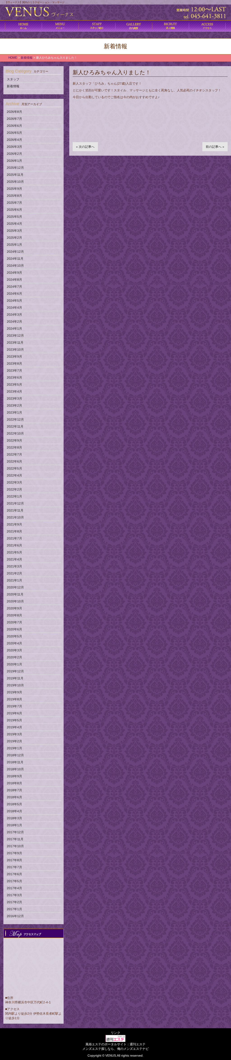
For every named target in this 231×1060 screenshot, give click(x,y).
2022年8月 (14, 447)
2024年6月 (14, 293)
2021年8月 (14, 531)
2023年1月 (14, 412)
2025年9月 (14, 188)
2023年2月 (14, 405)
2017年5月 (14, 881)
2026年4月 (14, 139)
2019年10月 (15, 685)
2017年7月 (14, 867)
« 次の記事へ (85, 146)
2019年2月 (14, 741)
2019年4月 (14, 727)
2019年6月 (14, 713)
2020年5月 (14, 636)
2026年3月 (14, 146)
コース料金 (60, 26)
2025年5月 (14, 216)
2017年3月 (14, 895)
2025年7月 (14, 202)
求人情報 (170, 26)
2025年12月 (15, 167)
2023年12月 (15, 335)
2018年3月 (14, 818)
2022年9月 (14, 440)
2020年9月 (14, 608)
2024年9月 (14, 272)
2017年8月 (14, 860)
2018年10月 (15, 769)
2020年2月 (14, 657)
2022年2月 (14, 489)
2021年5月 (14, 552)
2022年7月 (14, 454)
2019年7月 (14, 706)
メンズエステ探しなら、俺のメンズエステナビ (115, 1049)
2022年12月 (15, 419)
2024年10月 (15, 265)
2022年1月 (14, 496)
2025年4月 (14, 223)
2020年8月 (14, 615)
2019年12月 (15, 671)
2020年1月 (14, 664)
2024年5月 (14, 300)
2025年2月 (14, 237)
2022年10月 (15, 433)
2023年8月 (14, 363)
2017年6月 (14, 874)
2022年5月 (14, 468)
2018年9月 (14, 776)
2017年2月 (14, 902)
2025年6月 (14, 209)
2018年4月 (14, 811)
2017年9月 (14, 853)
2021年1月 (14, 580)
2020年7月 (14, 622)
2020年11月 (15, 594)
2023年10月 (15, 349)
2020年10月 (15, 601)
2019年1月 (14, 748)
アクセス (207, 26)
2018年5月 (14, 804)
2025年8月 (14, 195)
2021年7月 (14, 538)
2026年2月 (14, 153)
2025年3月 (14, 230)
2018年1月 (14, 825)
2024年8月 (14, 279)
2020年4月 (14, 643)
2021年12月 (15, 503)
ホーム (23, 26)
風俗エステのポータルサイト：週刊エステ (115, 1044)
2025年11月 (15, 174)
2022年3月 (14, 482)
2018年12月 (15, 755)
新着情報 (13, 86)
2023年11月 (15, 342)
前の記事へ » (215, 146)
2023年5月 (14, 384)
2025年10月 (15, 181)
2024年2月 (14, 321)
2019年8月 (14, 699)
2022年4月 (14, 475)
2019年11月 (15, 678)
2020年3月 (14, 650)
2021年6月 (14, 545)
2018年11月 (15, 762)
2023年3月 (14, 398)
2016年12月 (15, 916)
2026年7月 (14, 118)
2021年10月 (15, 517)
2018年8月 (14, 783)
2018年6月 (14, 797)
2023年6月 (14, 377)
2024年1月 (14, 328)
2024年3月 (14, 314)
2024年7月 (14, 286)
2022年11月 (15, 426)
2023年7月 (14, 370)
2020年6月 (14, 629)
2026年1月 (14, 160)
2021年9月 (14, 524)
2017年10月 (15, 846)
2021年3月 (14, 566)
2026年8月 (14, 111)
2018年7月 (14, 790)
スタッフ (13, 79)
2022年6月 (14, 461)
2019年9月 (14, 692)
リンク (115, 1033)
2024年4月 (14, 307)
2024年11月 (15, 258)
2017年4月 (14, 888)
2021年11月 (15, 510)
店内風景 (133, 26)
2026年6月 (14, 125)
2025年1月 (14, 244)
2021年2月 (14, 573)
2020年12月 (15, 587)
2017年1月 (14, 909)
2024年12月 (15, 251)
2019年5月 (14, 720)
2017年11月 (15, 839)
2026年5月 (14, 132)
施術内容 (97, 26)
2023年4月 (14, 391)
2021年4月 (14, 559)
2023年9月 (14, 356)
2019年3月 (14, 734)
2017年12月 (15, 832)
